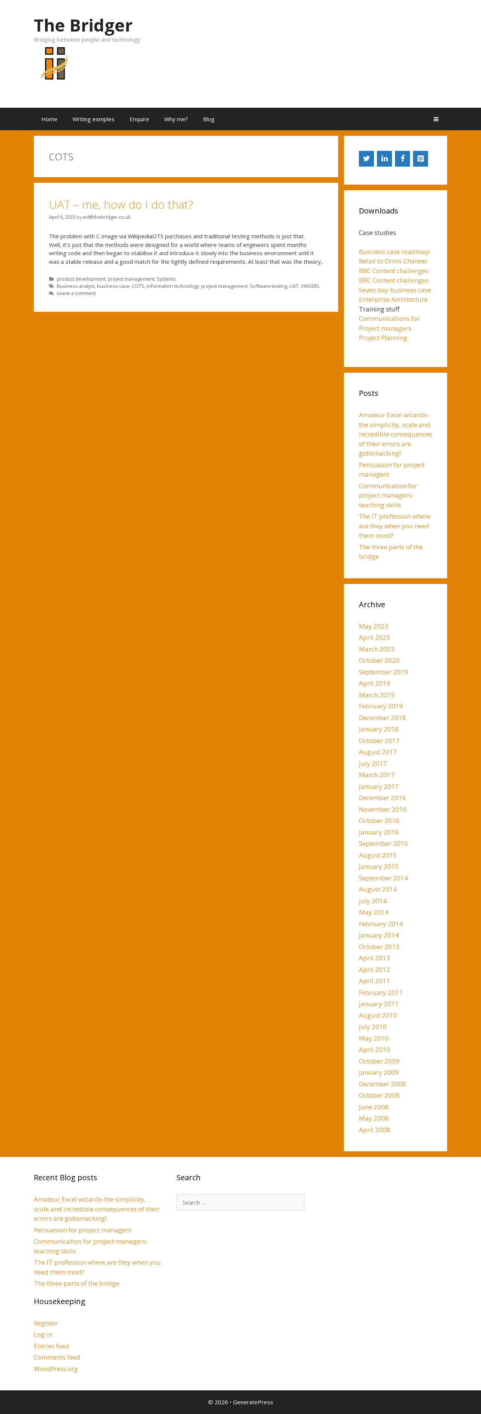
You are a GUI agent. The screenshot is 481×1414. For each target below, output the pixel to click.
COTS (138, 286)
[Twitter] (366, 159)
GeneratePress (253, 1402)
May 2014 (374, 912)
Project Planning (383, 337)
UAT (293, 286)
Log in (43, 1334)
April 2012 (374, 969)
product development (81, 278)
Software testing (268, 286)
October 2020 (379, 660)
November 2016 (383, 809)
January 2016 (379, 832)
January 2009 (379, 1072)
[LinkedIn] (384, 159)
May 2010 (374, 1038)
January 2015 (379, 866)
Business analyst (76, 286)
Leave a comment (76, 293)
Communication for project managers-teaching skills (388, 495)
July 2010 (373, 1026)
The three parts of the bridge (76, 1283)
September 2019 (383, 672)
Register (46, 1323)
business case (113, 286)
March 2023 (377, 649)
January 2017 (379, 786)
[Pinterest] (420, 159)
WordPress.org (56, 1368)
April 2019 (374, 683)
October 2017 (379, 740)
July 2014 (373, 901)
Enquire (139, 119)
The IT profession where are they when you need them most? (394, 526)
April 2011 (374, 980)
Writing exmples (94, 119)
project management (131, 278)
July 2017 (373, 763)
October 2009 (379, 1061)
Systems (166, 278)
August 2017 (378, 752)
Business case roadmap (394, 251)
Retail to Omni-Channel (393, 261)
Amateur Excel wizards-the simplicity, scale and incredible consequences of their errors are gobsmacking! (395, 434)
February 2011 (381, 992)
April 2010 (374, 1049)
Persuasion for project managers (82, 1230)
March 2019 (377, 694)
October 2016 (379, 820)
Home (49, 119)
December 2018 (382, 717)
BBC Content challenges (393, 270)
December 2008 (382, 1084)
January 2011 (379, 1003)
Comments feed (57, 1357)
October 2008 (379, 1095)
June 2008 (374, 1107)
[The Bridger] (53, 67)
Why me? (176, 119)
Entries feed (51, 1346)
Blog (209, 119)
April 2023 (374, 637)
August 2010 (378, 1015)
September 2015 (383, 843)
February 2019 (381, 706)
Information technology (173, 286)
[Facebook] (402, 159)
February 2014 (381, 923)
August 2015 (378, 855)
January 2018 (379, 729)
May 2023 (374, 626)
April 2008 (374, 1129)
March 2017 (377, 774)
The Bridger (83, 25)
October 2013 (379, 946)
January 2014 (379, 935)
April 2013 (374, 958)
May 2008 (374, 1118)
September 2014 (383, 878)
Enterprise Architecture (393, 299)
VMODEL (310, 286)
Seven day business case (395, 290)
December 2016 (382, 797)
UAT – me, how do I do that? (121, 204)
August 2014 (378, 889)
